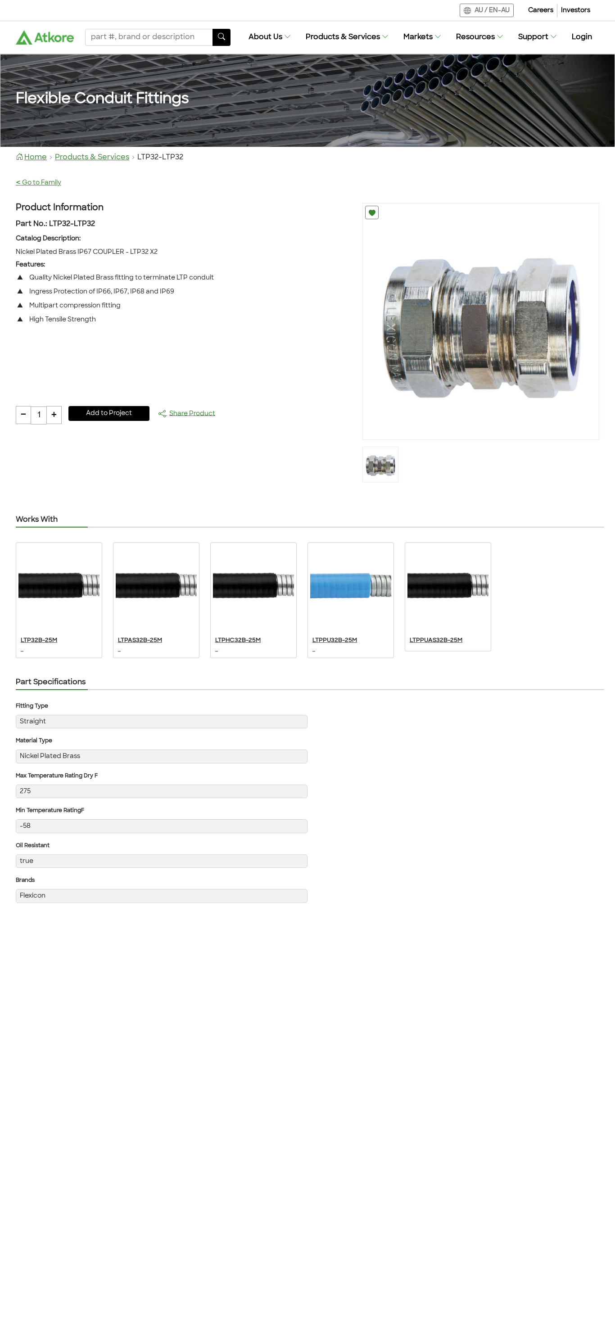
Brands (25, 880)
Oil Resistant (33, 846)
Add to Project (109, 413)
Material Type (34, 741)
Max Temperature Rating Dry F (57, 776)
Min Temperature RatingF (50, 810)
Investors (575, 10)
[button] (269, 37)
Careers (540, 10)
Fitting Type (32, 706)
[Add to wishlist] (372, 212)
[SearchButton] (222, 37)
